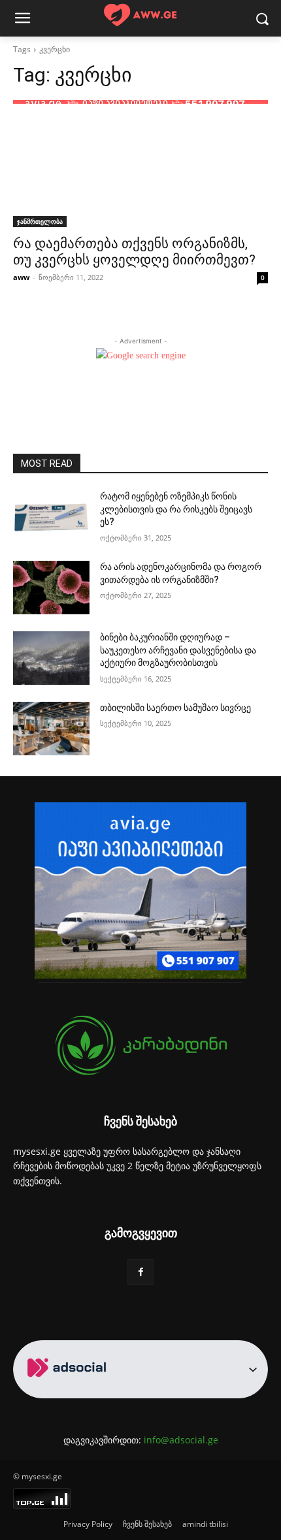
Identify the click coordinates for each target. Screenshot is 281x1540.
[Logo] (140, 15)
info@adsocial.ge (181, 1440)
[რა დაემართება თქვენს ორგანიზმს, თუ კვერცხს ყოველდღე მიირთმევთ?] (140, 163)
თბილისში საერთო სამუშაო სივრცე (175, 707)
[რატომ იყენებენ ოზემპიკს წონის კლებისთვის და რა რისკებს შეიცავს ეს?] (51, 517)
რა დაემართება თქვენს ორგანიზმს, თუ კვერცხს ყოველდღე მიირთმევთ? (134, 252)
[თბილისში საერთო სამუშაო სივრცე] (51, 728)
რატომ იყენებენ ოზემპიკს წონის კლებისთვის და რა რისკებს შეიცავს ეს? (176, 509)
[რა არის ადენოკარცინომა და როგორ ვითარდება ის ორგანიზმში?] (51, 587)
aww (21, 277)
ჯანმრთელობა (40, 221)
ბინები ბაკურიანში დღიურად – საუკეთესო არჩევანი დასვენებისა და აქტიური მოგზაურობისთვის (178, 650)
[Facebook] (140, 1272)
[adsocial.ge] (69, 1391)
